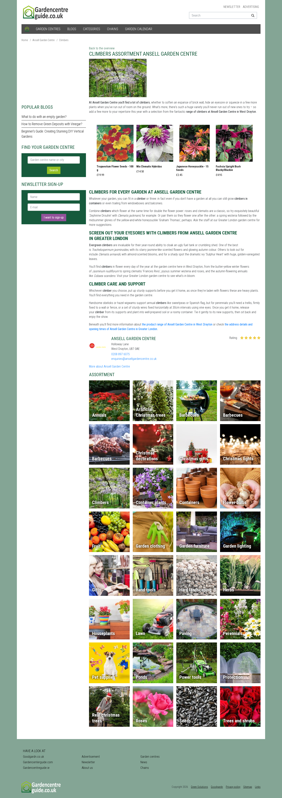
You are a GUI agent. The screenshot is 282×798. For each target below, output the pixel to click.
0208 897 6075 (120, 354)
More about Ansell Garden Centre (109, 366)
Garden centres (48, 29)
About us (87, 768)
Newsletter (231, 7)
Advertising (251, 7)
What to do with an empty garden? (44, 117)
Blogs (71, 29)
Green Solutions (199, 786)
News (143, 762)
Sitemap (247, 786)
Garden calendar (138, 29)
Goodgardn (217, 786)
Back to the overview (102, 48)
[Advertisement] (53, 73)
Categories (91, 29)
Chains (112, 29)
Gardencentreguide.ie (36, 768)
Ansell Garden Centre (43, 40)
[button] (115, 152)
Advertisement (91, 756)
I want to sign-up (54, 217)
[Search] (251, 15)
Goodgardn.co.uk (33, 756)
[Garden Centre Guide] (46, 12)
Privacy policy (233, 786)
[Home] (26, 29)
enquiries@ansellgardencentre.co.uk (134, 359)
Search (53, 170)
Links (258, 786)
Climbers (63, 40)
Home (24, 40)
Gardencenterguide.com (38, 762)
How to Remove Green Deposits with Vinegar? (51, 124)
